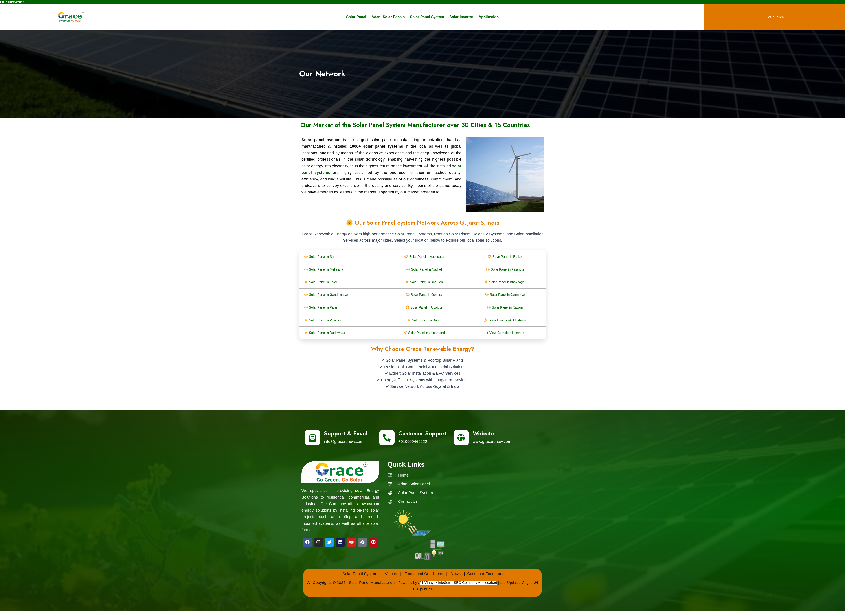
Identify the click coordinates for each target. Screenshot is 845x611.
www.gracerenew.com (492, 441)
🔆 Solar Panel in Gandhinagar (326, 294)
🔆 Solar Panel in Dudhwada (324, 333)
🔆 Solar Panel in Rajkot (504, 256)
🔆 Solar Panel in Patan (321, 307)
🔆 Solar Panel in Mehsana (323, 269)
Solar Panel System (427, 17)
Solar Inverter (461, 17)
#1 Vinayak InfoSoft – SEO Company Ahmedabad (458, 583)
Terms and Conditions (424, 574)
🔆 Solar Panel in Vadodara (424, 256)
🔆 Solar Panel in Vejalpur (322, 320)
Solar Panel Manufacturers (372, 582)
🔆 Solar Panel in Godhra (424, 294)
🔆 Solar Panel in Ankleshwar (505, 320)
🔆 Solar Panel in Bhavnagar (504, 282)
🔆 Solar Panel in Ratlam (505, 307)
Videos (391, 574)
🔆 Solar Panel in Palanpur (505, 269)
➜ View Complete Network (505, 333)
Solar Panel (356, 17)
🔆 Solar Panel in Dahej (424, 320)
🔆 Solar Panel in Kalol (320, 282)
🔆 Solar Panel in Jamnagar (505, 294)
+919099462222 (412, 441)
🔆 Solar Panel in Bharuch (424, 282)
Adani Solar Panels (388, 17)
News (456, 574)
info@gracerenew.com (343, 441)
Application (489, 17)
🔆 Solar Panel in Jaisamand (424, 333)
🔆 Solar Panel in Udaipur (423, 307)
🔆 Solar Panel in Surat (320, 256)
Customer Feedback (485, 574)
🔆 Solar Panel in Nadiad (424, 269)
